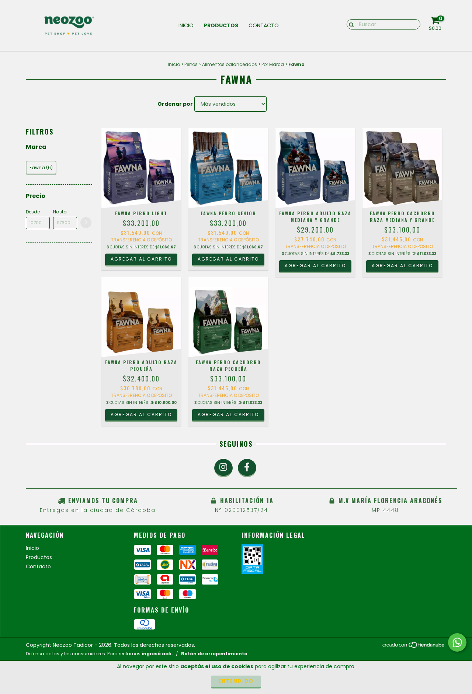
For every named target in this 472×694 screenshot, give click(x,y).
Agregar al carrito (141, 259)
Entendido (236, 681)
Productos (221, 25)
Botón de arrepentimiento (214, 654)
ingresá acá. (157, 654)
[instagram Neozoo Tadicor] (223, 468)
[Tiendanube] (414, 647)
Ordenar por (175, 104)
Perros (191, 64)
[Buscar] (350, 24)
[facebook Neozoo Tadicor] (247, 468)
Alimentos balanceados (229, 64)
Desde (33, 212)
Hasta (60, 212)
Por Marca (272, 64)
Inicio (186, 25)
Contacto (264, 25)
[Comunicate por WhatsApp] (457, 642)
